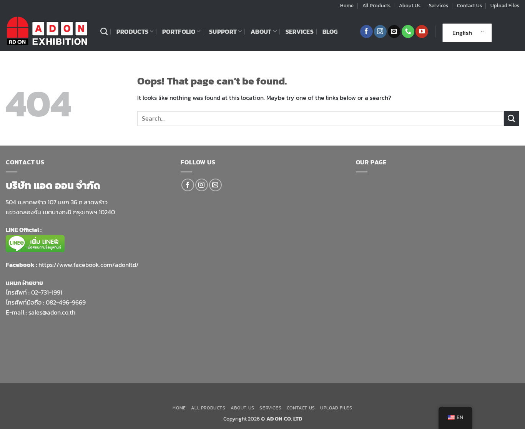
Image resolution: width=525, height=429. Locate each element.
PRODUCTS (132, 31)
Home (347, 5)
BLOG (330, 31)
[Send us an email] (394, 31)
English (462, 32)
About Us (409, 5)
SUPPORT (223, 31)
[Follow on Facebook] (366, 31)
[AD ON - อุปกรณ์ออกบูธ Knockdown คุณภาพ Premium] (47, 31)
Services (438, 5)
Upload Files (504, 5)
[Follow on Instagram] (380, 31)
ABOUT (261, 31)
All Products (376, 5)
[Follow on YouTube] (421, 31)
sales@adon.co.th (51, 312)
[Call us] (408, 31)
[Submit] (511, 118)
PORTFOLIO (178, 31)
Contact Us (469, 5)
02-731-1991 (46, 292)
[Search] (104, 31)
